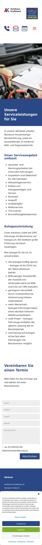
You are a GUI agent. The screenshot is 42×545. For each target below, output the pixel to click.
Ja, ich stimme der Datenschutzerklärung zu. (15, 448)
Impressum (30, 541)
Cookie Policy (12, 541)
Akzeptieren (21, 524)
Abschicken (30, 456)
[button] (39, 494)
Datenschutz (21, 541)
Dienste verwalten (20, 517)
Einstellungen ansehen (21, 536)
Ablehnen (21, 530)
